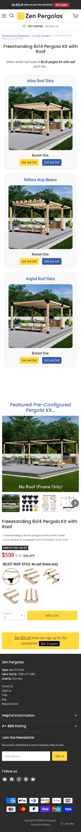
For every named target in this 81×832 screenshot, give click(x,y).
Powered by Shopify (40, 824)
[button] (11, 503)
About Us (6, 690)
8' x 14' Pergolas (41, 35)
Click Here (17, 678)
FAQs (4, 695)
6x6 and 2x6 (51, 162)
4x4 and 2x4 (29, 162)
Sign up (59, 756)
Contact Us (7, 686)
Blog (4, 699)
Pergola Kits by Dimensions (15, 35)
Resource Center (10, 704)
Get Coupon (61, 4)
